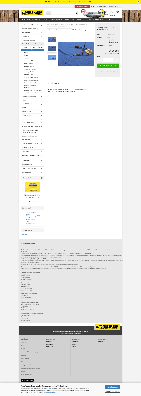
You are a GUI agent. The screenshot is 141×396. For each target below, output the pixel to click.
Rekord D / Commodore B (29, 44)
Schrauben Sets (26, 172)
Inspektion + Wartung (29, 74)
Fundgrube (23, 355)
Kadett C (24, 107)
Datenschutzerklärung (50, 392)
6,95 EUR (32, 201)
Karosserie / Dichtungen (30, 61)
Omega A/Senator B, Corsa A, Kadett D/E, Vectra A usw (30, 131)
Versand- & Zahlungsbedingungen (30, 352)
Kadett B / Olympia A (27, 104)
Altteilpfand (24, 371)
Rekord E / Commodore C (29, 96)
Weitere (108, 19)
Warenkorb (75, 341)
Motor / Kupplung (28, 63)
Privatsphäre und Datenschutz (29, 365)
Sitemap (24, 234)
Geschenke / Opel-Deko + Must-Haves (31, 156)
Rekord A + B (80, 19)
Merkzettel (114, 6)
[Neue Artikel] (42, 178)
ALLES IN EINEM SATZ (28, 147)
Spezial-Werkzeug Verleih (29, 168)
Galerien (28, 217)
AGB (22, 361)
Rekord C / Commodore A (95, 19)
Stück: (98, 56)
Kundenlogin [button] (102, 6)
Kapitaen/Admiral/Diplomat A (30, 19)
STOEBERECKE (26, 140)
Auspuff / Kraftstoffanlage (31, 50)
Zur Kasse (74, 344)
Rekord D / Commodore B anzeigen (33, 47)
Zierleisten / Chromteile (30, 83)
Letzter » (68, 30)
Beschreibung (53, 83)
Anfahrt (23, 348)
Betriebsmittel (26, 160)
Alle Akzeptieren (113, 387)
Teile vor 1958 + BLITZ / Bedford (31, 126)
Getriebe (26, 55)
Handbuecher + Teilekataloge (31, 77)
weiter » (62, 30)
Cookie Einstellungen (26, 374)
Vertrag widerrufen (83, 6)
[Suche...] (76, 13)
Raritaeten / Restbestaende (31, 80)
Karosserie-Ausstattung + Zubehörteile (30, 86)
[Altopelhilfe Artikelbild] (76, 53)
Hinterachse (27, 58)
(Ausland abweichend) (113, 42)
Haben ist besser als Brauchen (32, 93)
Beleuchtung (25, 151)
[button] (93, 6)
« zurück (56, 30)
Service (28, 214)
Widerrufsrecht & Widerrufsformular (30, 368)
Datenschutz (49, 346)
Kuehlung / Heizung (29, 66)
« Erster (50, 30)
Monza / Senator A (27, 119)
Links (27, 221)
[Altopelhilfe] (32, 13)
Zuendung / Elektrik (29, 72)
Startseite (100, 341)
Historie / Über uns (31, 212)
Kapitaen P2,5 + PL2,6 (28, 123)
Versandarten (49, 344)
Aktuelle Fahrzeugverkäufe (33, 216)
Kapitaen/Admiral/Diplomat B (52, 19)
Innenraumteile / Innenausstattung (33, 90)
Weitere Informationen (112, 391)
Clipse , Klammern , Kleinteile (30, 143)
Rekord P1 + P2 (69, 19)
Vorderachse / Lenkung (30, 69)
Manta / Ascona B (27, 115)
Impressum (24, 342)
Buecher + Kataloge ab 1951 (29, 136)
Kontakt (23, 345)
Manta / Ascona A (27, 111)
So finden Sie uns (30, 223)
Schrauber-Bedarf (27, 164)
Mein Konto (75, 343)
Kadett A (24, 100)
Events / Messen (30, 219)
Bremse (26, 52)
